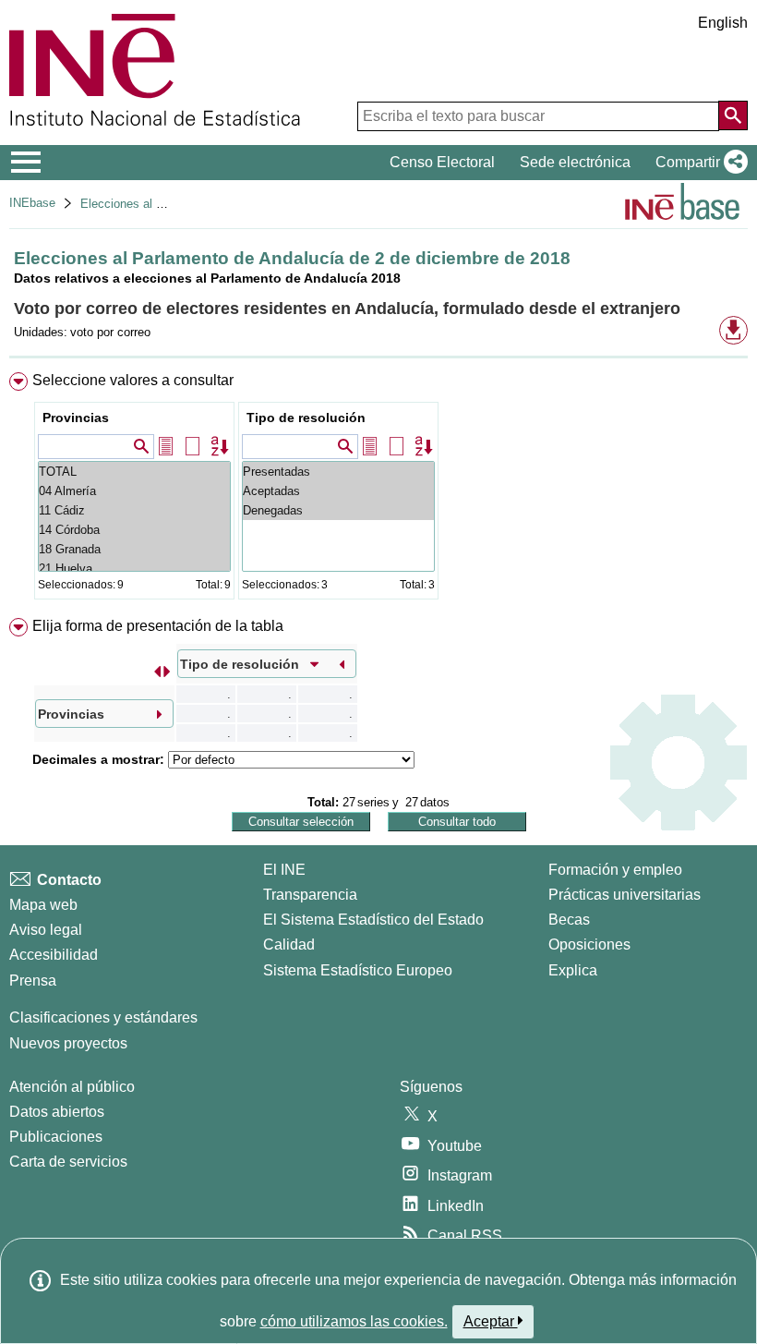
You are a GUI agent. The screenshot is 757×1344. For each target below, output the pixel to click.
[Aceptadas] (338, 491)
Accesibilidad (53, 955)
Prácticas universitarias (624, 894)
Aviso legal (45, 930)
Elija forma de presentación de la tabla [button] (157, 626)
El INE (284, 870)
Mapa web (43, 905)
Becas (569, 919)
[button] (698, 162)
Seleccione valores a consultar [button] (133, 380)
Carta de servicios (68, 1161)
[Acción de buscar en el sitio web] (733, 115)
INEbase (32, 203)
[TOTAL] (134, 471)
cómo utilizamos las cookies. (354, 1321)
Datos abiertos (56, 1112)
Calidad (289, 944)
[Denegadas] (338, 510)
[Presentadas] (338, 471)
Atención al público (72, 1087)
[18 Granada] (134, 549)
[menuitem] (378, 490)
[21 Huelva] (134, 568)
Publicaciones (55, 1136)
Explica (572, 970)
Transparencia (310, 894)
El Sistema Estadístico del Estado (373, 919)
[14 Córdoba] (134, 529)
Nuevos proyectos (68, 1043)
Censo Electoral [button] (442, 162)
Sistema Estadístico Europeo (357, 970)
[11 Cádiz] (134, 510)
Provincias (75, 417)
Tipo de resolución (306, 417)
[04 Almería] (134, 491)
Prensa (32, 980)
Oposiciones (589, 944)
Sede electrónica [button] (575, 162)
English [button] (723, 22)
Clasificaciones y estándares (103, 1017)
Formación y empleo (615, 870)
